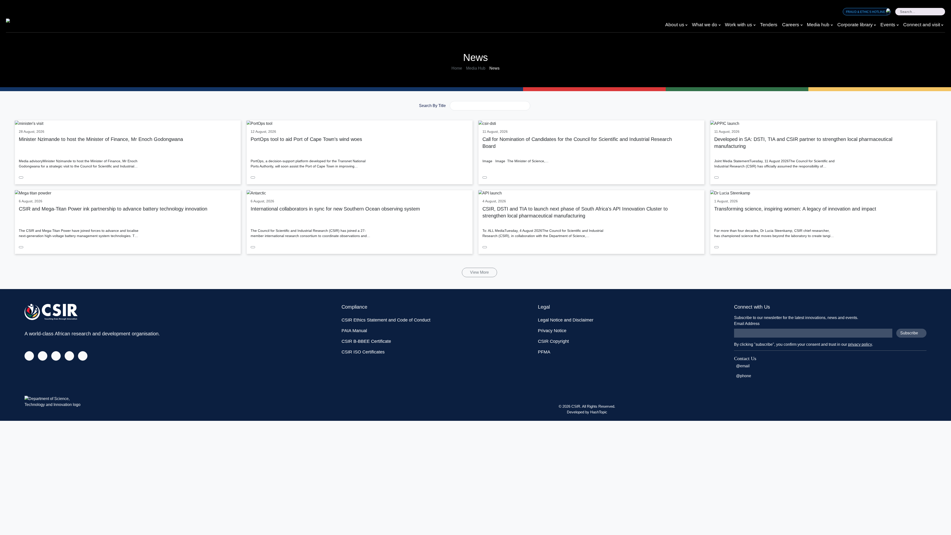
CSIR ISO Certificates (363, 351)
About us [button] (674, 24)
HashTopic (598, 412)
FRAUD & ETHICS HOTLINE (866, 12)
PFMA (544, 351)
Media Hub (475, 68)
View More (479, 272)
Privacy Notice (552, 330)
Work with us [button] (738, 24)
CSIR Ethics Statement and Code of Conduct (386, 320)
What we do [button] (704, 24)
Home (456, 68)
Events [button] (887, 24)
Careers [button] (790, 24)
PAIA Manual (354, 330)
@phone (743, 376)
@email (743, 366)
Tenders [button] (768, 24)
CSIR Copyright (553, 341)
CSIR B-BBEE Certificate (366, 341)
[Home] (16, 22)
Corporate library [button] (855, 24)
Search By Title (432, 106)
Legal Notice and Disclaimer (565, 320)
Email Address (747, 323)
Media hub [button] (818, 24)
